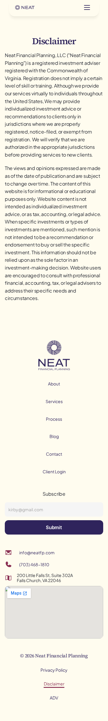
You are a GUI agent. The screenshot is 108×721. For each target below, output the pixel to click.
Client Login (54, 471)
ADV (54, 697)
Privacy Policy (54, 670)
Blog (54, 436)
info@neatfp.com (37, 552)
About (54, 383)
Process (54, 419)
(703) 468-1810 (34, 564)
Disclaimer (54, 683)
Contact (54, 454)
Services (54, 401)
